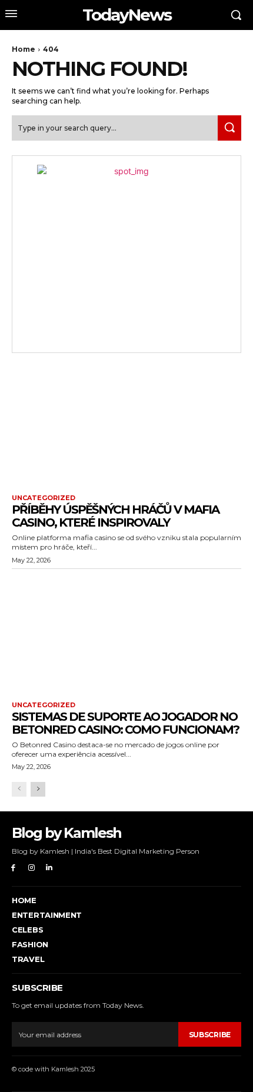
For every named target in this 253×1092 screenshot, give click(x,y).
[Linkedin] (50, 868)
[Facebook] (13, 868)
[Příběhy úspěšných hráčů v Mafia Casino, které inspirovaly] (126, 425)
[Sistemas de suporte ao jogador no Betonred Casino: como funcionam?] (126, 632)
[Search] (229, 128)
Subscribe (210, 1034)
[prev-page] (19, 789)
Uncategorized (43, 498)
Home (23, 49)
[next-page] (38, 789)
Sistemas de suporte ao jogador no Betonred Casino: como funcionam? (125, 723)
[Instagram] (31, 868)
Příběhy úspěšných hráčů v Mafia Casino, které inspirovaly (115, 516)
